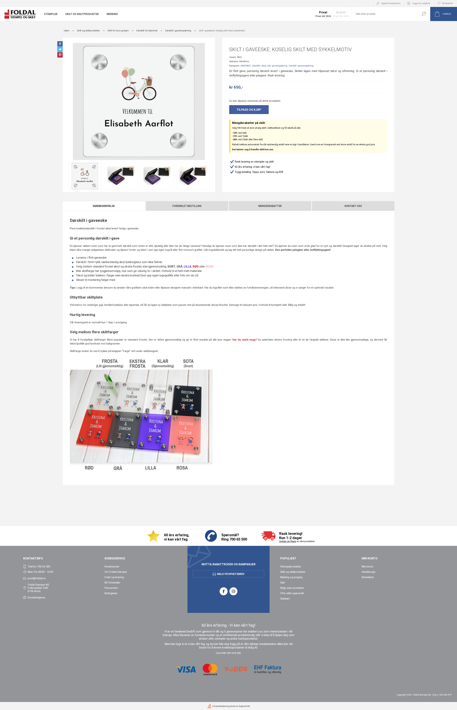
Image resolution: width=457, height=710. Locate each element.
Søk (423, 14)
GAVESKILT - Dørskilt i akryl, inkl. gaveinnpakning (263, 66)
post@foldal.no (37, 578)
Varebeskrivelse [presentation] (104, 206)
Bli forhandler (112, 582)
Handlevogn (368, 571)
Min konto (367, 566)
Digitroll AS (244, 706)
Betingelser (111, 593)
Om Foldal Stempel (116, 571)
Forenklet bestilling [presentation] (187, 206)
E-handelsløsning (221, 706)
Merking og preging (291, 577)
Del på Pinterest (60, 55)
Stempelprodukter (290, 566)
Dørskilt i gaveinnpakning (301, 66)
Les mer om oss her (228, 653)
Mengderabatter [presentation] (270, 206)
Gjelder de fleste (287, 541)
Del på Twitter (60, 49)
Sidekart (285, 598)
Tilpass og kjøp (249, 109)
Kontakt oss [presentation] (353, 206)
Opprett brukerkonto (390, 3)
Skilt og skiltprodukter (292, 571)
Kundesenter (112, 566)
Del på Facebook (60, 44)
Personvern (111, 588)
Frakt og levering (114, 577)
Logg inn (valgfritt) (421, 3)
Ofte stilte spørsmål (292, 593)
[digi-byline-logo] (209, 706)
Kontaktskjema (36, 597)
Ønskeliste (368, 577)
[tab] (103, 206)
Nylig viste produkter (292, 588)
